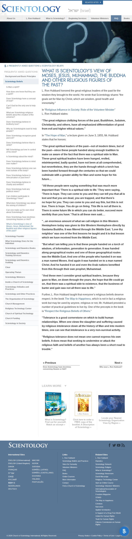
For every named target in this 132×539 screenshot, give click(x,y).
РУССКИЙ (12, 480)
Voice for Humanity (69, 464)
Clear (7, 267)
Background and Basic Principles (20, 76)
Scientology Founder (14, 236)
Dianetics (99, 461)
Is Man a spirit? (12, 87)
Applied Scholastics (103, 510)
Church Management (14, 304)
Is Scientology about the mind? (19, 156)
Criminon (98, 504)
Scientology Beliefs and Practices (75, 461)
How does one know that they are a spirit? (20, 93)
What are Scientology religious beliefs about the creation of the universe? (20, 114)
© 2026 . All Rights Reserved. (32, 536)
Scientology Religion (103, 467)
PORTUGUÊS (37, 482)
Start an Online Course (104, 483)
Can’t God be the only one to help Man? (21, 107)
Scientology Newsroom (104, 473)
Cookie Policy (96, 536)
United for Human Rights (105, 516)
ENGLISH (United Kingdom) (19, 463)
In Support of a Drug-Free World (108, 513)
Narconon (99, 507)
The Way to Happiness (78, 298)
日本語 (11, 477)
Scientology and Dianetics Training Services (17, 254)
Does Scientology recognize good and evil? (21, 137)
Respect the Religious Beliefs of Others (67, 311)
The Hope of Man (55, 135)
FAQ (116, 18)
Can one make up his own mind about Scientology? (20, 211)
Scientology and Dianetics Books (20, 248)
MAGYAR (35, 460)
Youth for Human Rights (104, 519)
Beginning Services (77, 18)
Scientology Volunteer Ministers (107, 486)
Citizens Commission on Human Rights (107, 523)
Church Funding (12, 318)
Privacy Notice (84, 536)
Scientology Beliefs (14, 81)
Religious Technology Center (18, 308)
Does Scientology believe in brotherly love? (18, 123)
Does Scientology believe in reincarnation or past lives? (18, 176)
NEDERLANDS (14, 486)
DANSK (11, 467)
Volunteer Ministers (100, 18)
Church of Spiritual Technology (19, 313)
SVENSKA (36, 467)
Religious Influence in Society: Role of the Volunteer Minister (79, 109)
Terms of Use (109, 536)
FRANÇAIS (12, 470)
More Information (69, 480)
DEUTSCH (12, 489)
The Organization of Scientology (19, 299)
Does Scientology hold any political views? (18, 190)
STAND (98, 497)
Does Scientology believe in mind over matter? (21, 162)
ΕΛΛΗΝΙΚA (36, 476)
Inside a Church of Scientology (19, 282)
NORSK (35, 463)
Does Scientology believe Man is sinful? (20, 144)
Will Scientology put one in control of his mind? (21, 151)
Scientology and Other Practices (20, 294)
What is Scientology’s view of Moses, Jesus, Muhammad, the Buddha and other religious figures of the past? (21, 227)
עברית (11, 473)
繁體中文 (11, 483)
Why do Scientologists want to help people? (21, 130)
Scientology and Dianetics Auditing (17, 261)
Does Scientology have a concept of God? (21, 99)
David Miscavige (101, 477)
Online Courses (68, 477)
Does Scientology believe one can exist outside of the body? (21, 169)
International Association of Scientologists (105, 490)
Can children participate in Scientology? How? (17, 197)
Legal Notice (120, 536)
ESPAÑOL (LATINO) (40, 470)
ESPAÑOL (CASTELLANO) (42, 473)
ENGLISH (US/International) (19, 460)
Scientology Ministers (15, 277)
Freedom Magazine (103, 494)
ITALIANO (36, 479)
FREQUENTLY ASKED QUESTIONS (24, 65)
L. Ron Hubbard (33, 18)
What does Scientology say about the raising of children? (20, 204)
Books (127, 18)
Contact (65, 483)
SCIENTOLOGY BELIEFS (53, 65)
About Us (11, 18)
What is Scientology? (55, 18)
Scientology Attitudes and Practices (17, 288)
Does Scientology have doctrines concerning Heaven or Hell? (20, 218)
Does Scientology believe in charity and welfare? (18, 183)
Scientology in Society (15, 323)
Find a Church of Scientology (73, 486)
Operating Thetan (13, 272)
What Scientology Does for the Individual (19, 242)
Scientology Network (103, 464)
